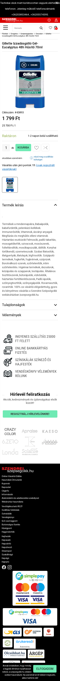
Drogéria (14, 34)
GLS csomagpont (9, 521)
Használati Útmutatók (12, 480)
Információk (7, 494)
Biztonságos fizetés (11, 524)
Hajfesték (6, 536)
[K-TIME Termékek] (30, 441)
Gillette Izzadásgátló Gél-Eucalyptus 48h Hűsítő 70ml (26, 35)
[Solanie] (30, 451)
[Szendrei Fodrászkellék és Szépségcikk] (12, 21)
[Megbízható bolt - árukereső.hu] (7, 643)
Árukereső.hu (25, 647)
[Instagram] (9, 567)
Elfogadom (44, 669)
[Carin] (50, 441)
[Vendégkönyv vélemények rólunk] (30, 373)
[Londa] (10, 451)
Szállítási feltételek (10, 510)
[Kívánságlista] (50, 29)
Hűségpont (7, 528)
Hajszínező (7, 547)
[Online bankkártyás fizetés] (30, 350)
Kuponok (6, 483)
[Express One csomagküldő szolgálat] (32, 632)
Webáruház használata (12, 502)
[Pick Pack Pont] (49, 632)
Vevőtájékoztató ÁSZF (12, 506)
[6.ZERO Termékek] (10, 441)
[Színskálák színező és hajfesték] (30, 362)
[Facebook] (4, 567)
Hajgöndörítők (8, 532)
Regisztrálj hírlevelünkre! (30, 413)
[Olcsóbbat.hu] (14, 654)
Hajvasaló (6, 540)
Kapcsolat (6, 487)
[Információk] (49, 20)
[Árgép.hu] (36, 654)
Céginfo (5, 491)
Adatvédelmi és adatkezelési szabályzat (20, 498)
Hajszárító (6, 543)
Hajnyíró (5, 562)
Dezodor (39, 34)
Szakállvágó (7, 554)
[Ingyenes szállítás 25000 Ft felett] (30, 339)
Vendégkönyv (8, 517)
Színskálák (7, 513)
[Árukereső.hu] (25, 642)
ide (36, 678)
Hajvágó (5, 558)
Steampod (7, 551)
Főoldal (5, 34)
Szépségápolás (27, 34)
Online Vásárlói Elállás (12, 476)
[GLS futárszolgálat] (12, 632)
